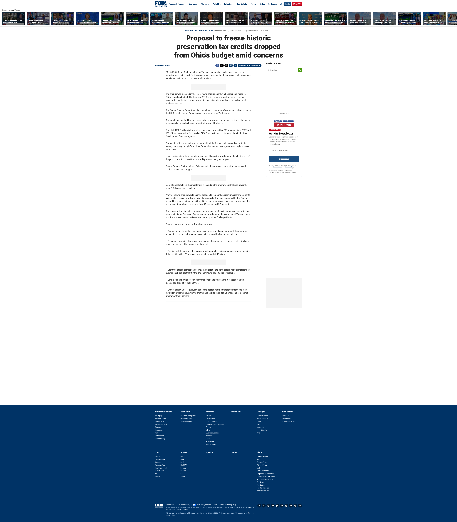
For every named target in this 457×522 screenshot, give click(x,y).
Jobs (258, 459)
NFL (182, 456)
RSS (286, 506)
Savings (158, 427)
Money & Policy (186, 419)
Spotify (295, 506)
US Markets (210, 419)
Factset (226, 507)
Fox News (260, 482)
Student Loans (160, 419)
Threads (226, 65)
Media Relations (263, 471)
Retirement (159, 436)
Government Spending (189, 416)
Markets (205, 4)
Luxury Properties (288, 421)
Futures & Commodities (215, 424)
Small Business (186, 421)
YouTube (273, 506)
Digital (157, 456)
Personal (285, 416)
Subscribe (284, 159)
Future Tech (159, 471)
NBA (182, 459)
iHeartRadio (300, 506)
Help (215, 505)
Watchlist (217, 4)
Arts (258, 433)
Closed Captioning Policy (266, 476)
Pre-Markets (210, 441)
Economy (193, 4)
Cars (258, 424)
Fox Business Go (263, 488)
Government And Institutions (199, 31)
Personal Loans (161, 424)
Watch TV (297, 4)
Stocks (208, 416)
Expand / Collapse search (281, 4)
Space (157, 476)
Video (262, 4)
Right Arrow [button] (452, 18)
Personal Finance (176, 4)
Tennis (183, 476)
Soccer (183, 471)
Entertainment (262, 416)
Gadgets (158, 462)
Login (287, 4)
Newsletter (291, 506)
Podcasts (272, 4)
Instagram (268, 506)
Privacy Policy (277, 167)
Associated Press (162, 65)
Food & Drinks (262, 430)
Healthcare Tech (161, 468)
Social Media (160, 459)
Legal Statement (182, 509)
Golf (182, 474)
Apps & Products (263, 491)
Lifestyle (228, 4)
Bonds (208, 427)
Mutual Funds (211, 444)
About (260, 452)
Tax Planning (160, 439)
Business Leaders (212, 433)
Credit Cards (159, 421)
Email (235, 65)
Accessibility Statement (266, 479)
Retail (208, 439)
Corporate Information (265, 474)
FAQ (258, 468)
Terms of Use (289, 167)
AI (156, 474)
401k (157, 433)
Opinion (210, 452)
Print (231, 65)
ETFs (208, 430)
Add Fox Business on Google (250, 65)
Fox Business (161, 4)
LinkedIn (282, 506)
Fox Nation (261, 485)
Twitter (222, 65)
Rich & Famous (262, 419)
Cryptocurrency (212, 421)
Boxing (183, 468)
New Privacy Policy (184, 505)
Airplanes (260, 427)
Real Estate (242, 4)
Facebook (217, 65)
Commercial (286, 419)
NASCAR (184, 465)
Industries (209, 436)
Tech (253, 4)
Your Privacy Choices (204, 505)
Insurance (159, 430)
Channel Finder (262, 456)
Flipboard (277, 506)
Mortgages (159, 416)
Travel (259, 421)
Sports (184, 452)
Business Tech (160, 465)
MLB (182, 462)
